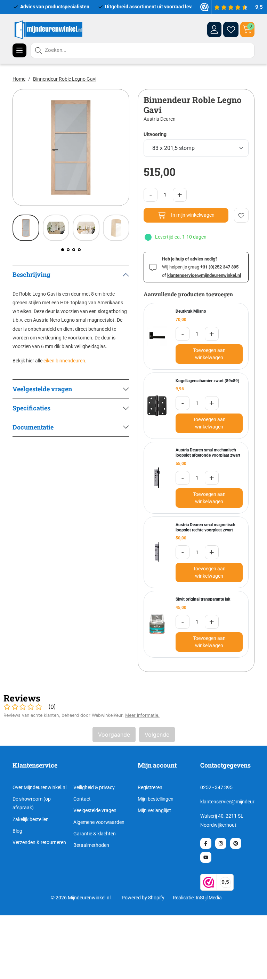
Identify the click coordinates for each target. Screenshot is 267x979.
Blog (17, 831)
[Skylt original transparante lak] (157, 624)
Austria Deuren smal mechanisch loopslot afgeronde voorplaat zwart (208, 453)
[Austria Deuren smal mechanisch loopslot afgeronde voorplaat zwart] (157, 477)
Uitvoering (155, 134)
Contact (82, 799)
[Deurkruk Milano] (157, 336)
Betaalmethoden (91, 845)
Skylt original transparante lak (203, 599)
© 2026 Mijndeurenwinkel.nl (81, 897)
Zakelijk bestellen (31, 819)
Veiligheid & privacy (94, 787)
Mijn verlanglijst (154, 810)
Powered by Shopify (143, 897)
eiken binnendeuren (64, 360)
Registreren (150, 787)
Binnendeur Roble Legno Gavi (64, 79)
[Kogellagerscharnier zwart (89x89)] (157, 405)
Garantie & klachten (94, 833)
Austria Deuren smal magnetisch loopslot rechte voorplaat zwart (205, 527)
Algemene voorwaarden (98, 822)
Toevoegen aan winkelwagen (209, 353)
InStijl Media (209, 897)
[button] (62, 249)
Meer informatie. (142, 715)
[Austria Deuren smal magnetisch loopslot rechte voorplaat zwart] (157, 552)
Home (19, 79)
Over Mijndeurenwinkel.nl (39, 787)
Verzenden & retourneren (39, 842)
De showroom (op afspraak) (32, 803)
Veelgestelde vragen (94, 810)
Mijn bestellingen (155, 799)
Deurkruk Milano (191, 311)
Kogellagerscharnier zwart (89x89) (207, 380)
